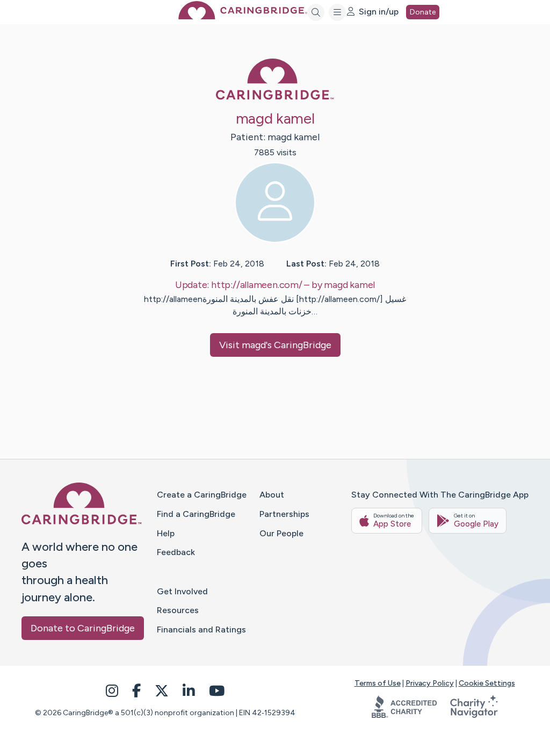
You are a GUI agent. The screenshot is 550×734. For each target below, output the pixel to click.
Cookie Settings (487, 683)
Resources (178, 610)
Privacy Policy (430, 683)
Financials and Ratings (201, 629)
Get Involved (182, 591)
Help (166, 533)
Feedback (176, 552)
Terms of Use (377, 683)
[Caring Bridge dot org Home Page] (242, 16)
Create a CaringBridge (202, 495)
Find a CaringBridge (196, 514)
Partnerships (284, 514)
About (271, 495)
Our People (281, 533)
